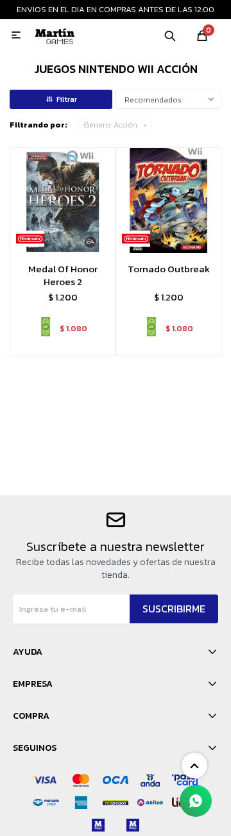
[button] (170, 35)
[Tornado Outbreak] (168, 200)
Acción (110, 125)
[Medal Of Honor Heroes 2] (63, 200)
